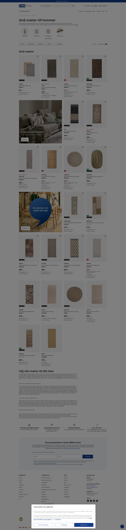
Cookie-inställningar (43, 525)
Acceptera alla (83, 525)
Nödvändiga (64, 525)
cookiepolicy (58, 519)
